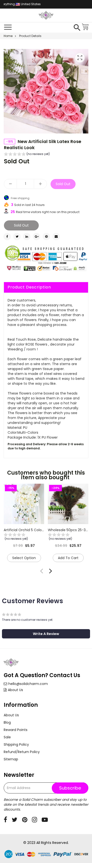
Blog (7, 722)
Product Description (29, 287)
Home (8, 36)
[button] (27, 154)
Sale (7, 737)
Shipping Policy (16, 744)
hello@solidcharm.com (28, 683)
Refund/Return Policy (22, 751)
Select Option (24, 557)
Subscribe (70, 788)
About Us (15, 690)
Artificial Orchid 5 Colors (24, 529)
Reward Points (15, 729)
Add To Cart (68, 557)
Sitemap (11, 759)
